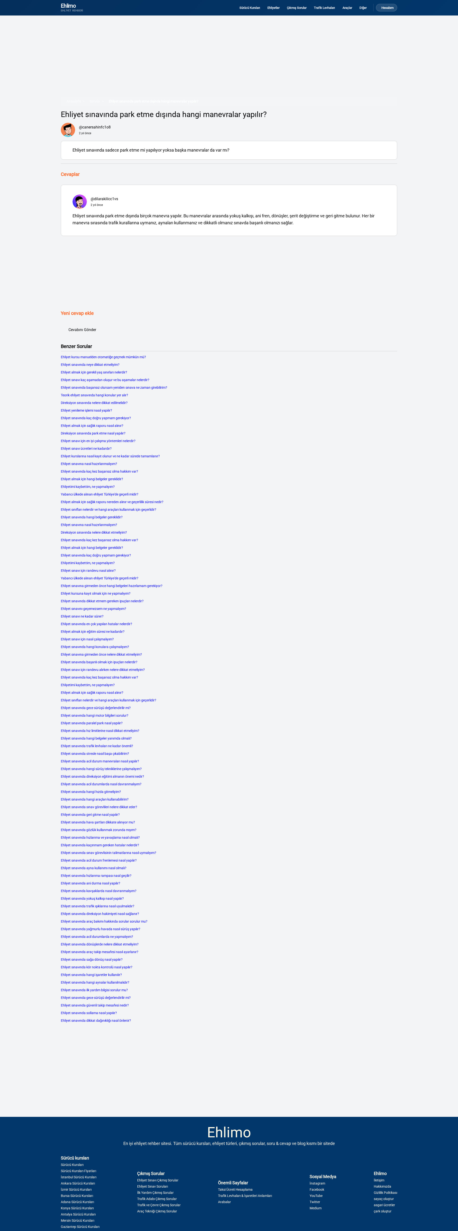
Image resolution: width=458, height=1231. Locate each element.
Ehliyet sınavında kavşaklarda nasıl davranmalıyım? (98, 891)
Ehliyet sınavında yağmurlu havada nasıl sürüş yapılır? (100, 929)
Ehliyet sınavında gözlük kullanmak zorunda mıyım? (98, 830)
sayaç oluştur (384, 1199)
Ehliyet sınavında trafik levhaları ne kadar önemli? (97, 746)
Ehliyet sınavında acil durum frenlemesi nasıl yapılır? (99, 860)
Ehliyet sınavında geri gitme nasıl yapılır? (90, 815)
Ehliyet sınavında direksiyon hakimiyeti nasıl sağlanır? (100, 914)
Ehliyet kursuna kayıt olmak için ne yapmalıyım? (95, 593)
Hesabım (387, 8)
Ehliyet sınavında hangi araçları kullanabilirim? (95, 799)
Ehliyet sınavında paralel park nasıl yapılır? (92, 723)
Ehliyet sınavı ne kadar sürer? (82, 616)
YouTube (316, 1196)
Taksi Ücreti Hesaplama (235, 1189)
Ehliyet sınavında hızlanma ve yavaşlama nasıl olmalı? (100, 837)
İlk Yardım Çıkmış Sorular (155, 1193)
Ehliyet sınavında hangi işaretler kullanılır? (91, 975)
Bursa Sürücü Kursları (77, 1196)
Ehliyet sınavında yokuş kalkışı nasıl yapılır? (92, 898)
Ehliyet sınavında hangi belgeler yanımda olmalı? (96, 738)
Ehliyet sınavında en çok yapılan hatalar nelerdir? (96, 624)
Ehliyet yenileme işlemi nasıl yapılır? (86, 410)
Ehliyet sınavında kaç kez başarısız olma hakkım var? (99, 471)
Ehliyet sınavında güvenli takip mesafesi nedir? (95, 1005)
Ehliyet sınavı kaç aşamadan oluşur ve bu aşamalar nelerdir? (105, 380)
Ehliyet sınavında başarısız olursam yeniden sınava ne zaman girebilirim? (114, 387)
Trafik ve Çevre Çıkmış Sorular (159, 1205)
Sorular (94, 101)
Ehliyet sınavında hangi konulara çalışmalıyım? (95, 647)
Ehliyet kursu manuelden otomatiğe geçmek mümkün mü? (103, 357)
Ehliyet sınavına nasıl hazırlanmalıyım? (89, 464)
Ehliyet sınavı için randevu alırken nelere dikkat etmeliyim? (103, 670)
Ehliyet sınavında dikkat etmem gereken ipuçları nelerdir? (102, 601)
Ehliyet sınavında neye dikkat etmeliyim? (90, 365)
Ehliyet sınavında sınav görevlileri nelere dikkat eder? (99, 807)
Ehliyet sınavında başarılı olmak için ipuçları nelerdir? (99, 662)
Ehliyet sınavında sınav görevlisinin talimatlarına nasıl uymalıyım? (108, 853)
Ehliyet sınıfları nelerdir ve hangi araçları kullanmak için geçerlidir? (108, 509)
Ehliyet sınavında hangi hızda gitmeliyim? (91, 792)
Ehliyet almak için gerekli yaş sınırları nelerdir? (94, 372)
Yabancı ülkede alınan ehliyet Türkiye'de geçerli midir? (99, 494)
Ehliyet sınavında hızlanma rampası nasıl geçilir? (96, 876)
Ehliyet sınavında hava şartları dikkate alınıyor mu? (98, 822)
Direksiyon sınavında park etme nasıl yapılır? (93, 433)
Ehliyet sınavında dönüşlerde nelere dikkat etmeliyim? (100, 944)
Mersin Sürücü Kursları (77, 1220)
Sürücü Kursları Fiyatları (78, 1171)
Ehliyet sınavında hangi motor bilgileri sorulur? (94, 715)
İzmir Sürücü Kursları (76, 1189)
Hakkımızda (382, 1186)
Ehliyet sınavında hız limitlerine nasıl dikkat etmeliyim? (100, 731)
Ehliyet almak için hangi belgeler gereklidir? (92, 479)
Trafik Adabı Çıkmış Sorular (157, 1199)
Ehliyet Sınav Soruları (152, 1186)
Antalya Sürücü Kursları (78, 1214)
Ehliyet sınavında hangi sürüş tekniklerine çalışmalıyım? (101, 769)
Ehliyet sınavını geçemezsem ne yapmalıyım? (93, 609)
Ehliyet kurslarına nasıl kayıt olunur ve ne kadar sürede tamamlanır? (110, 456)
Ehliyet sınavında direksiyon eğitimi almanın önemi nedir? (102, 776)
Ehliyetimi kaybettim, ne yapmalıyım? (88, 487)
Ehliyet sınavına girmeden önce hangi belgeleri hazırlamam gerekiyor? (111, 586)
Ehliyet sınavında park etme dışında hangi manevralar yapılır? (153, 101)
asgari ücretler (384, 1205)
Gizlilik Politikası (385, 1193)
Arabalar (224, 1202)
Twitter (315, 1202)
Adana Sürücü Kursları (77, 1202)
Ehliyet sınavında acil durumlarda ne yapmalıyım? (97, 937)
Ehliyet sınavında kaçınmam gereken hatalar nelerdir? (100, 845)
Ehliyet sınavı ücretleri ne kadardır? (86, 448)
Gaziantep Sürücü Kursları (80, 1227)
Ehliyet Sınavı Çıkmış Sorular (157, 1180)
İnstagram (317, 1183)
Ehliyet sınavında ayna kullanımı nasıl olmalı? (93, 868)
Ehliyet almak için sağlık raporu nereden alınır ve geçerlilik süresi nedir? (112, 502)
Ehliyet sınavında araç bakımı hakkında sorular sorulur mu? (104, 921)
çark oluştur (382, 1211)
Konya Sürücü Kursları (77, 1208)
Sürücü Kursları (72, 1165)
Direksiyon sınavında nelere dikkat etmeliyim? (94, 532)
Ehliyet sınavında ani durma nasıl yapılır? (90, 883)
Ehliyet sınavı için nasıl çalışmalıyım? (87, 639)
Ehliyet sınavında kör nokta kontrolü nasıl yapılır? (96, 967)
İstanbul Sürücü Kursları (78, 1177)
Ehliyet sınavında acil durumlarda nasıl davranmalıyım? (101, 784)
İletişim (379, 1180)
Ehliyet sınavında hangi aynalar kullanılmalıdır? (95, 982)
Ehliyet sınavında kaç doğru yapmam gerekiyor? (96, 418)
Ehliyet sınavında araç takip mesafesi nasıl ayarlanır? (99, 952)
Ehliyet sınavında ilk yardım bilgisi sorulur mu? (94, 990)
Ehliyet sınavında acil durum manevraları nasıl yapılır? (100, 761)
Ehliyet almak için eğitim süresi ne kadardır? (93, 631)
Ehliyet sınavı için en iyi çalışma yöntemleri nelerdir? (98, 441)
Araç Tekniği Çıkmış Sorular (157, 1211)
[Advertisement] (204, 59)
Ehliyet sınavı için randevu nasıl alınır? (88, 570)
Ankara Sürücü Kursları (78, 1183)
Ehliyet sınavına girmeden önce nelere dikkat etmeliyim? (101, 654)
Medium (316, 1208)
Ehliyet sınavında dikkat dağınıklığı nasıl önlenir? (96, 1020)
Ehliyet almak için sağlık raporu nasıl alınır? (92, 426)
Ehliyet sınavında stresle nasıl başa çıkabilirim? (95, 754)
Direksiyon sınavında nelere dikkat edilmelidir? (94, 403)
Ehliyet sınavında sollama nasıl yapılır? (89, 1013)
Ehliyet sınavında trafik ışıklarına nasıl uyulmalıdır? (97, 906)
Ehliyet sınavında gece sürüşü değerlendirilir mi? (96, 708)
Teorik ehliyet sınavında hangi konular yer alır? (94, 395)
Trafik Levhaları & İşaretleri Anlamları (245, 1196)
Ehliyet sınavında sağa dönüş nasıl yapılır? (92, 959)
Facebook (317, 1189)
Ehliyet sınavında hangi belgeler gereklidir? (92, 517)
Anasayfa (74, 101)
